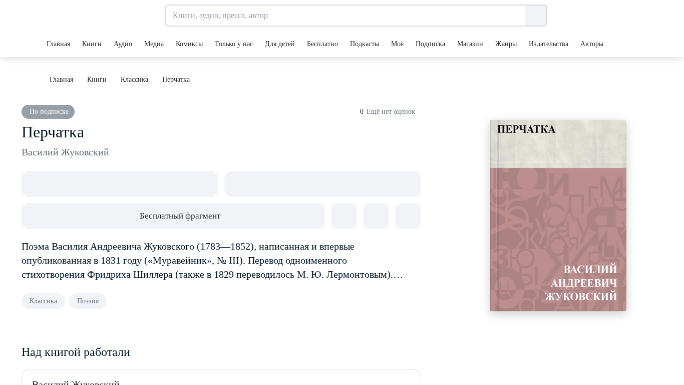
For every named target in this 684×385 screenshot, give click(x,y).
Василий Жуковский (65, 151)
